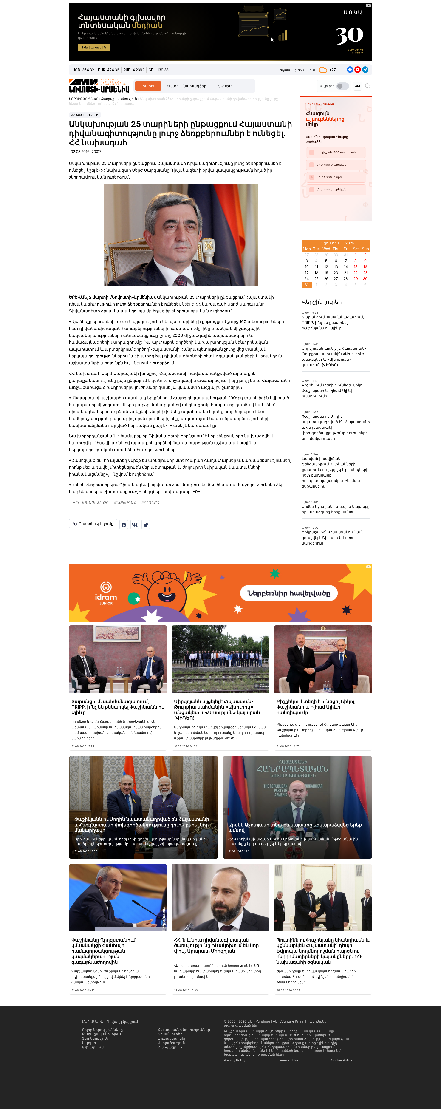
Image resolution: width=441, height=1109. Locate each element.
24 (306, 278)
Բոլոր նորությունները (102, 1029)
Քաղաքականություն (85, 114)
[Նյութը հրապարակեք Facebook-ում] (124, 524)
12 (326, 266)
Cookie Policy (341, 1060)
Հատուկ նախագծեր (186, 86)
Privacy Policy (234, 1060)
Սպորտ (89, 1043)
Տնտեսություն (95, 1038)
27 (336, 278)
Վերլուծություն (171, 1043)
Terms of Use (288, 1060)
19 (326, 272)
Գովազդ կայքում (122, 1021)
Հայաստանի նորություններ (184, 1029)
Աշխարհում (93, 1047)
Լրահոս (148, 86)
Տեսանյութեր (170, 1034)
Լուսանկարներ (172, 1038)
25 (316, 278)
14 (346, 266)
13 (336, 266)
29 (355, 278)
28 (346, 278)
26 (326, 278)
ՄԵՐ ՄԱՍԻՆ (92, 1021)
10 (307, 266)
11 (316, 266)
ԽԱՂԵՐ (224, 86)
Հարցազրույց (171, 1047)
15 (355, 266)
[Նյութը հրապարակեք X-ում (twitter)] (145, 524)
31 (306, 284)
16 (365, 266)
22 (355, 272)
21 (346, 272)
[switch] (342, 86)
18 (316, 272)
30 (365, 278)
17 (307, 272)
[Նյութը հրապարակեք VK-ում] (135, 524)
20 (336, 272)
